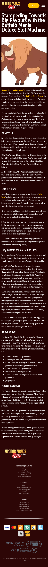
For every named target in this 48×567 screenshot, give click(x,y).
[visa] (7, 527)
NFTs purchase (24, 493)
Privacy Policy (24, 504)
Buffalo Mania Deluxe (34, 96)
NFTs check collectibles (24, 510)
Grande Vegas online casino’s (13, 90)
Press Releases (24, 506)
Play (34, 5)
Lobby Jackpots (24, 502)
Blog (24, 469)
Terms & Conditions (24, 477)
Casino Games (24, 508)
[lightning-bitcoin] (33, 527)
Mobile (24, 486)
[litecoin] (40, 527)
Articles (24, 491)
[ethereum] (21, 533)
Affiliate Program (24, 489)
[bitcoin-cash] (27, 527)
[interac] (27, 533)
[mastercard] (13, 527)
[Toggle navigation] (43, 5)
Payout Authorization (24, 487)
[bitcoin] (20, 527)
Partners (24, 475)
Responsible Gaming (24, 473)
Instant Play (24, 471)
